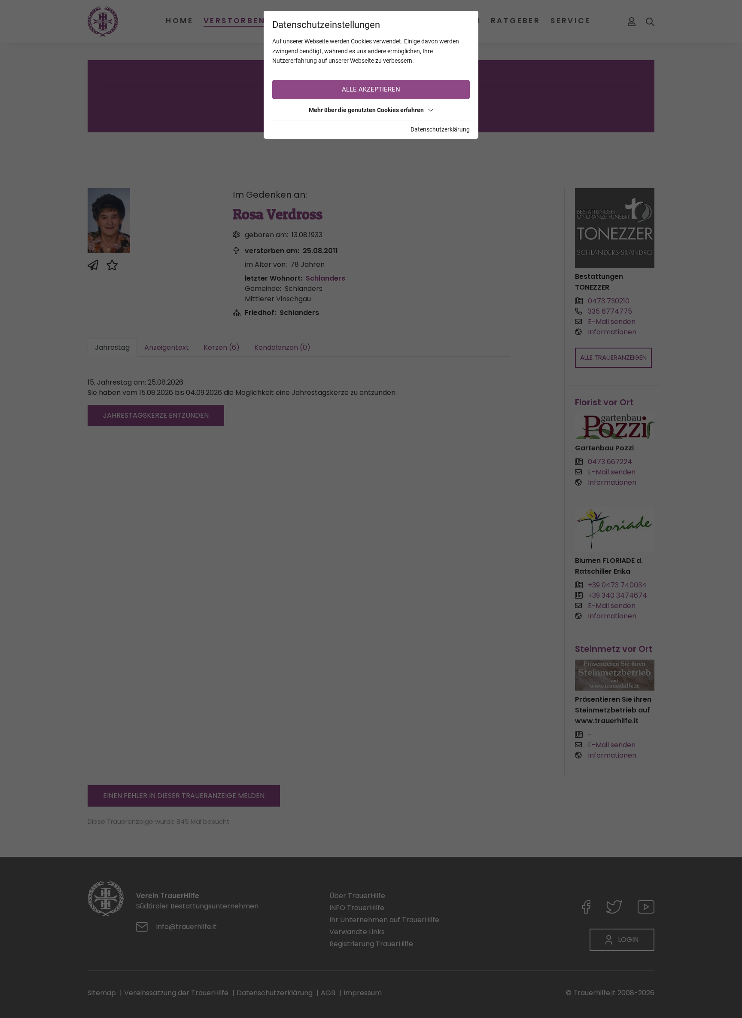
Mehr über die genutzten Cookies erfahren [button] (366, 110)
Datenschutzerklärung (440, 129)
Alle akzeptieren (371, 89)
